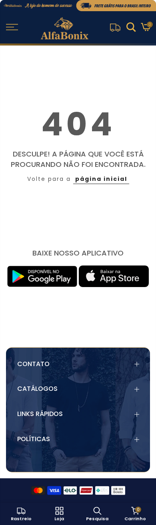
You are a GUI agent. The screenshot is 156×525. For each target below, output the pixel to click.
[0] (145, 28)
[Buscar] (131, 28)
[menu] (12, 27)
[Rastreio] (115, 27)
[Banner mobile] (78, 5)
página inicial (101, 179)
